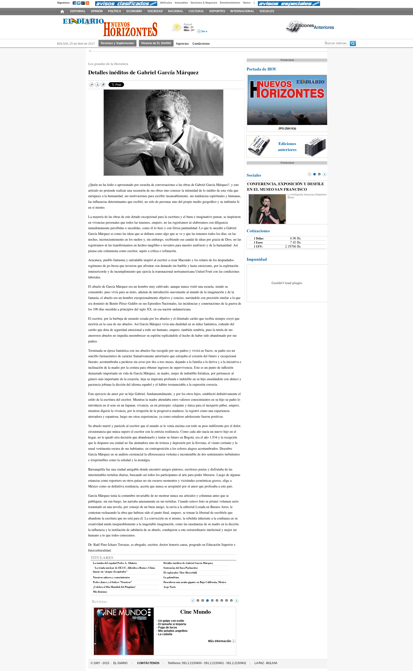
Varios (246, 2)
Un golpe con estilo (171, 620)
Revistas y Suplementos (117, 43)
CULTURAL (196, 11)
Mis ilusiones (100, 592)
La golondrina (171, 577)
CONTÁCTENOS (148, 663)
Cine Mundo (195, 611)
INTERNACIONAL (242, 11)
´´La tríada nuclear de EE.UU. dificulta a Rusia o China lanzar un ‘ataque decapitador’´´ (124, 570)
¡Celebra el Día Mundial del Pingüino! (114, 587)
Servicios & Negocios (203, 2)
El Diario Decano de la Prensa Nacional (111, 26)
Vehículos (166, 2)
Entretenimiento (230, 2)
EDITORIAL (78, 11)
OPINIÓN (97, 11)
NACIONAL (175, 11)
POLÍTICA (114, 11)
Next (236, 600)
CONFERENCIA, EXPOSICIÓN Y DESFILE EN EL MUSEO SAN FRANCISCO (285, 186)
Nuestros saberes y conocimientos (111, 577)
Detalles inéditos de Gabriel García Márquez (188, 563)
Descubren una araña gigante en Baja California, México (194, 582)
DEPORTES (217, 11)
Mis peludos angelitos (173, 631)
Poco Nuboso (177, 29)
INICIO (62, 11)
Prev (193, 600)
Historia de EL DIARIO (156, 43)
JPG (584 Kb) (287, 128)
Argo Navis (169, 587)
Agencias (182, 43)
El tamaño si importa (172, 624)
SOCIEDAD (155, 11)
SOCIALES (267, 11)
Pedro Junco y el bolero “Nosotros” (112, 582)
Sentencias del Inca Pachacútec (180, 568)
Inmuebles (181, 2)
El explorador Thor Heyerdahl (180, 572)
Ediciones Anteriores (310, 26)
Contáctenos (201, 43)
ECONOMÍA (134, 11)
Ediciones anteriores (287, 146)
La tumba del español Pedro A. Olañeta (115, 563)
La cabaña (165, 634)
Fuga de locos (167, 627)
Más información (219, 641)
